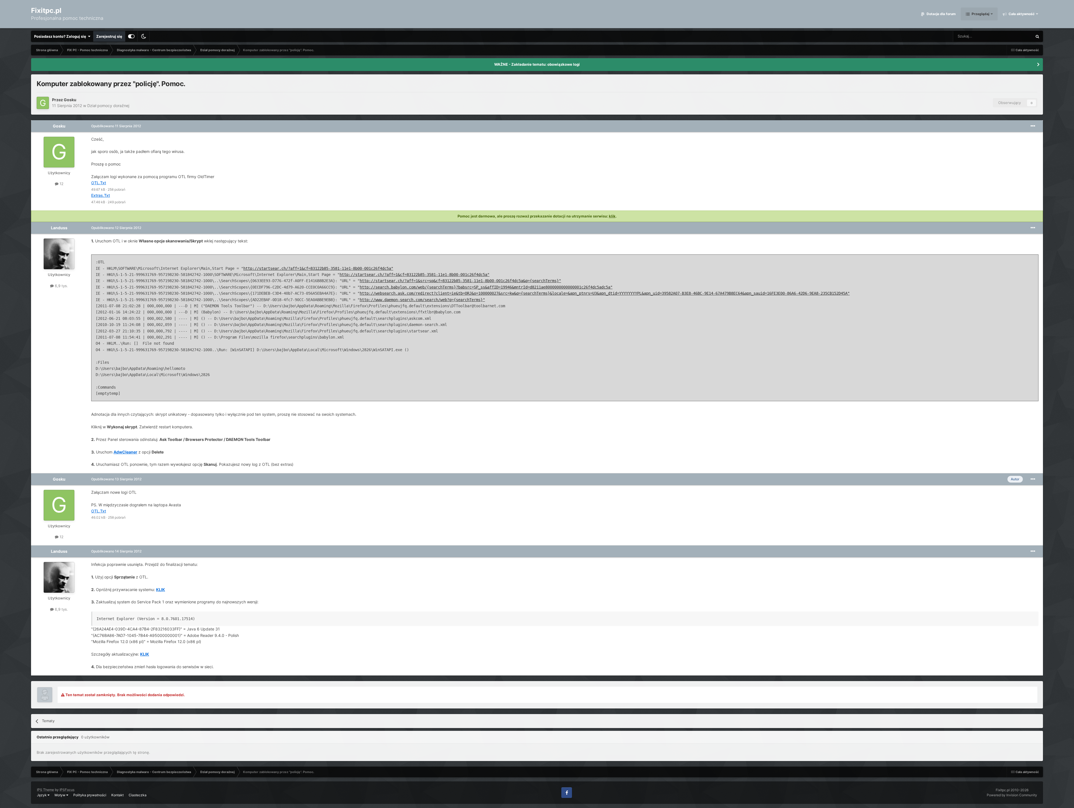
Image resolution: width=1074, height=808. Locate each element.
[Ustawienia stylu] (131, 36)
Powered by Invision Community (1012, 795)
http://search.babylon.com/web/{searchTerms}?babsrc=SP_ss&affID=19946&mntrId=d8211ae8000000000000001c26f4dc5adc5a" (486, 287)
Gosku (70, 99)
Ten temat (1016, 36)
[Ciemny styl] (143, 36)
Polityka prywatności (89, 795)
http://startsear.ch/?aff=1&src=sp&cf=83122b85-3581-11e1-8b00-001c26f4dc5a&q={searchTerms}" (460, 280)
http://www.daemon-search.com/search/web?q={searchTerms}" (422, 299)
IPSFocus (67, 790)
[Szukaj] (1037, 36)
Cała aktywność (1021, 14)
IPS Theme (45, 790)
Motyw (60, 795)
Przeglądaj (980, 14)
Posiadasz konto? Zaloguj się (61, 36)
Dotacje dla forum (941, 14)
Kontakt (117, 795)
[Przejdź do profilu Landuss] (59, 253)
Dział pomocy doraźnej (108, 105)
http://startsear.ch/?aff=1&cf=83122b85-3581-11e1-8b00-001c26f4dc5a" (318, 268)
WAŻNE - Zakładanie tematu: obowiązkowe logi (537, 64)
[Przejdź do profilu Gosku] (43, 103)
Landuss (59, 227)
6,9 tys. (61, 285)
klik (612, 216)
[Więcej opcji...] (1032, 126)
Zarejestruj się (109, 36)
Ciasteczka (138, 795)
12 (60, 183)
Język (42, 795)
